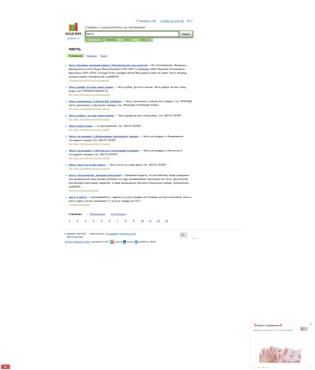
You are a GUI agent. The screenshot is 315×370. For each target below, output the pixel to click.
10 (142, 220)
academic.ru (73, 38)
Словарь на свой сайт (172, 21)
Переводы (111, 39)
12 (158, 220)
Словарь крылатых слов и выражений (89, 80)
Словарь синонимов (79, 204)
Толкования (93, 39)
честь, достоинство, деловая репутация (95, 175)
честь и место (78, 197)
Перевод (91, 55)
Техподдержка (111, 234)
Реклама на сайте (128, 234)
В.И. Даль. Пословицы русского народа (89, 94)
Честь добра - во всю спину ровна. (91, 115)
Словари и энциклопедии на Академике (115, 27)
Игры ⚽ (144, 39)
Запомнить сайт (148, 21)
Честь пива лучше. (81, 125)
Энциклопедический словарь (84, 190)
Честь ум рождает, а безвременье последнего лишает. (104, 136)
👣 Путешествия (75, 237)
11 (150, 220)
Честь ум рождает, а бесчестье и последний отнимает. (104, 150)
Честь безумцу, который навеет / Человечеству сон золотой (108, 65)
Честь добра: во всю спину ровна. (91, 87)
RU (188, 21)
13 (166, 220)
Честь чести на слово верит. (87, 164)
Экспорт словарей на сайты (77, 242)
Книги (128, 39)
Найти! (186, 34)
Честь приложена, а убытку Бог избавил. (95, 101)
